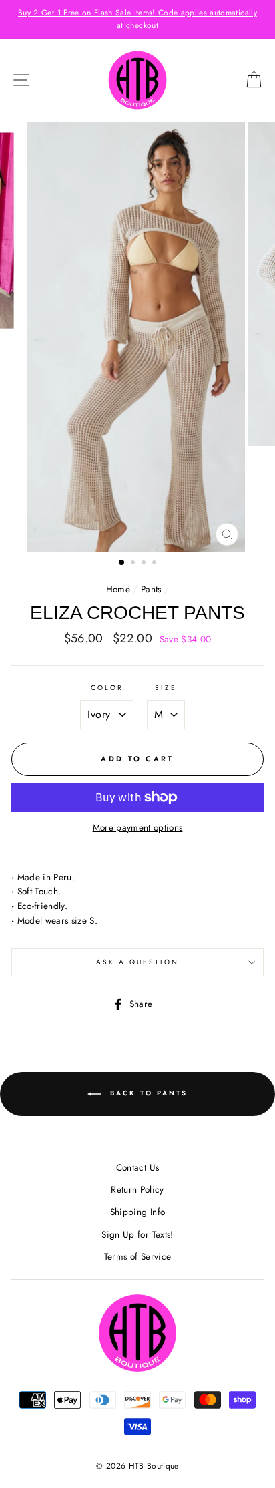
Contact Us (137, 1167)
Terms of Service (137, 1256)
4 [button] (155, 563)
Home (118, 589)
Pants (151, 589)
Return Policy (137, 1189)
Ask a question (138, 962)
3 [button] (145, 563)
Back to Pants (147, 1093)
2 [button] (134, 563)
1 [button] (122, 563)
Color (107, 688)
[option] (137, 19)
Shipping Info (137, 1211)
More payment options (138, 827)
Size (166, 688)
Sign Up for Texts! (137, 1234)
